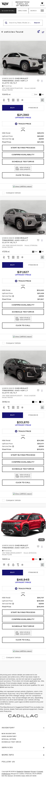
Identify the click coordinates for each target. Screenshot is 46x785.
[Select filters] (38, 32)
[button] (8, 10)
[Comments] (42, 100)
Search (37, 23)
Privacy (33, 771)
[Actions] (42, 81)
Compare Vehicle (13, 193)
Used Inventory (9, 736)
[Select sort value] (42, 32)
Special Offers (9, 739)
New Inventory (9, 733)
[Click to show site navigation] (41, 10)
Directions (22, 10)
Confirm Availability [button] (23, 155)
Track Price (24, 124)
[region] (23, 137)
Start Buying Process (23, 148)
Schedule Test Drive (23, 162)
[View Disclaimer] (22, 100)
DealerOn (20, 771)
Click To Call (23, 175)
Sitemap (27, 771)
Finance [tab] (33, 108)
